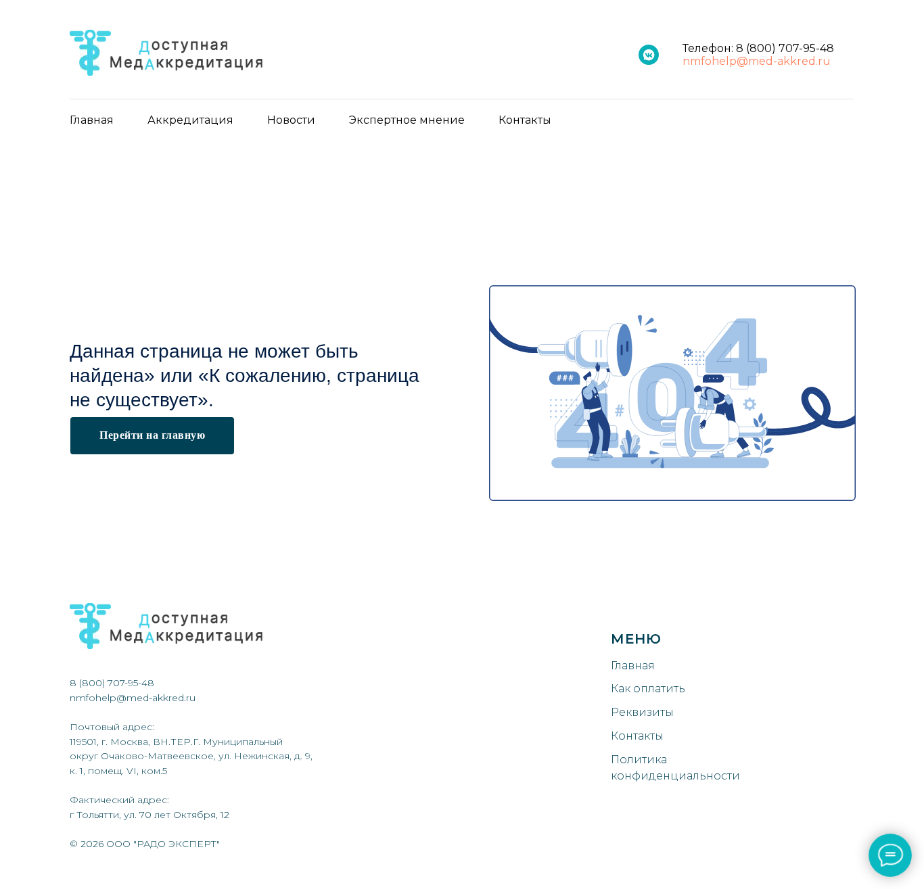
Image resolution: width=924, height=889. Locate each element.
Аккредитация (190, 120)
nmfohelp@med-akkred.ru (757, 61)
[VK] (649, 55)
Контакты (525, 120)
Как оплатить (648, 688)
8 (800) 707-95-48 (785, 48)
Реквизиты (642, 712)
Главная (92, 120)
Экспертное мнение (407, 120)
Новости (291, 120)
